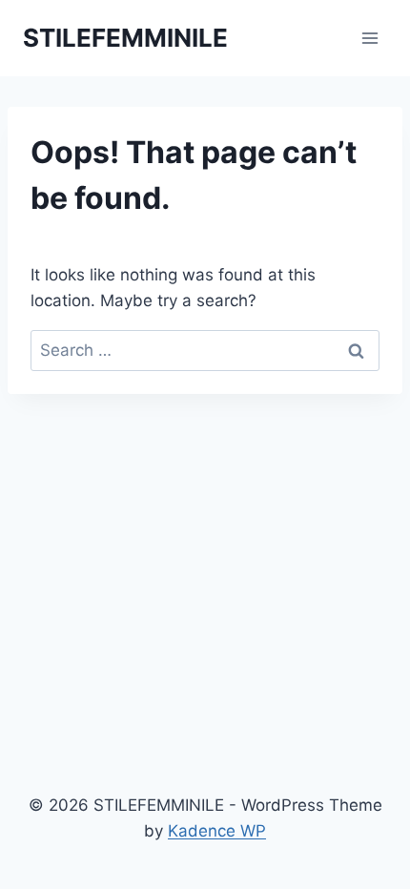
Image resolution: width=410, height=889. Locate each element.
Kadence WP (217, 830)
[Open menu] (369, 37)
